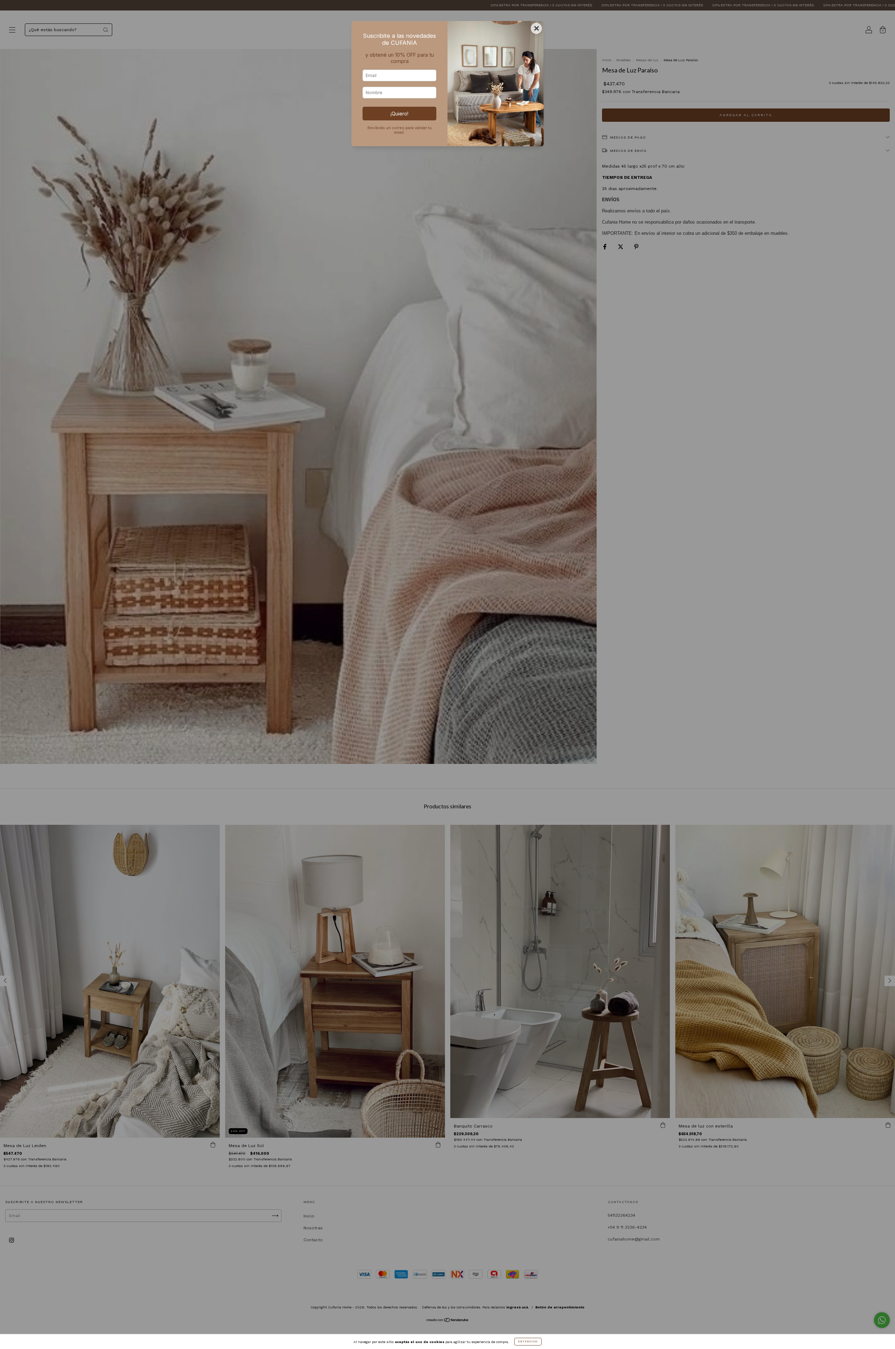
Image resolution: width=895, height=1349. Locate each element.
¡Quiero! (399, 114)
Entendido (528, 1341)
